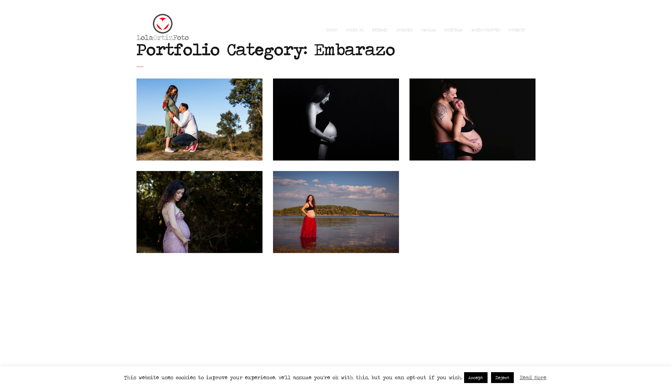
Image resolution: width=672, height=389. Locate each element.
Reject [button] (502, 378)
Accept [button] (475, 378)
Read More (533, 377)
